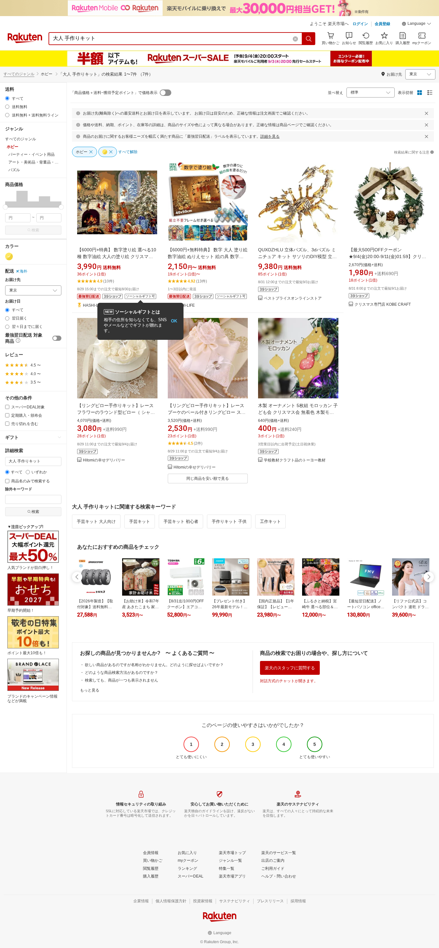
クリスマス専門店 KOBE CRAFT (382, 304)
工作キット (270, 521)
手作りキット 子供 (229, 521)
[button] (416, 24)
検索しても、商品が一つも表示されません (121, 680)
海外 (23, 271)
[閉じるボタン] (426, 113)
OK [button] (174, 321)
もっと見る (89, 690)
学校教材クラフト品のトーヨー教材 (295, 460)
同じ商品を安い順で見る (207, 478)
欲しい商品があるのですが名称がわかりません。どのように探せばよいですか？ (154, 665)
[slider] (5, 207)
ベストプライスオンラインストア (293, 298)
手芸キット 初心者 (181, 521)
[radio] (7, 98)
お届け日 (13, 301)
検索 (35, 230)
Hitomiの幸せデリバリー (104, 460)
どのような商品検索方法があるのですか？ (121, 672)
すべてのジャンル (19, 74)
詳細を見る (270, 136)
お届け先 (13, 280)
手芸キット (139, 521)
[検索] (308, 38)
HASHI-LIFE (93, 305)
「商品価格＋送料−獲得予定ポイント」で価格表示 (113, 92)
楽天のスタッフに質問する (290, 667)
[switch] (56, 338)
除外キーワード (18, 489)
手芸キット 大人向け (96, 521)
